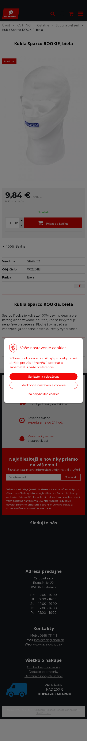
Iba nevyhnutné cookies (43, 394)
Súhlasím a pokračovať (43, 376)
